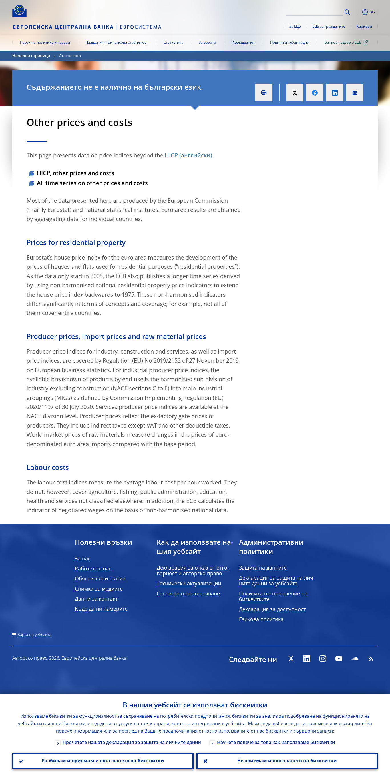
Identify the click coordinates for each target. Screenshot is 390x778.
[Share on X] (294, 92)
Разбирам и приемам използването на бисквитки (103, 761)
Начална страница (31, 56)
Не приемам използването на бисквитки (287, 761)
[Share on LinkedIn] (334, 92)
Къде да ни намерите (101, 609)
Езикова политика (261, 619)
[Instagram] (323, 658)
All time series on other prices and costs (92, 184)
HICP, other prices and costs (75, 174)
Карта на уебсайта (34, 635)
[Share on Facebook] (314, 92)
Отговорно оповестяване (188, 594)
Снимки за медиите (99, 589)
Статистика (173, 43)
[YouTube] (339, 658)
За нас (83, 559)
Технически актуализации (189, 584)
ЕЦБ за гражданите (328, 27)
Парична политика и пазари (45, 43)
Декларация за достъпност (272, 609)
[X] (291, 658)
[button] (358, 12)
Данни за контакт (96, 599)
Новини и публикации (289, 43)
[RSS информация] (371, 658)
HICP (171, 156)
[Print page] (263, 92)
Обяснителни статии (100, 579)
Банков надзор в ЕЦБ (343, 43)
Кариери (364, 27)
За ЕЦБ (295, 27)
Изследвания (243, 43)
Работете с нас (93, 569)
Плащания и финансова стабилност (116, 43)
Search (347, 12)
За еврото (207, 43)
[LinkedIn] (307, 658)
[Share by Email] (354, 92)
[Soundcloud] (355, 658)
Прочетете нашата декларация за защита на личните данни (132, 743)
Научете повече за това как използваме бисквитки (276, 743)
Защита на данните (263, 568)
